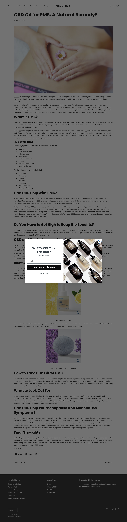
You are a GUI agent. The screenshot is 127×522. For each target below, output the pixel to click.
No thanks (44, 274)
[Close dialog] (99, 241)
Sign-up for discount (44, 267)
